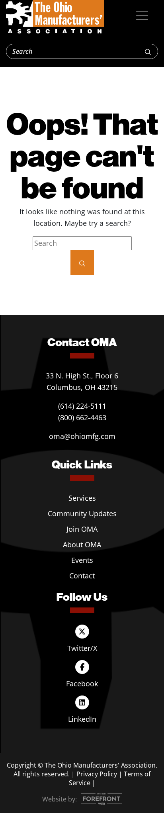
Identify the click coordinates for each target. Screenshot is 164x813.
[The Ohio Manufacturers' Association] (55, 17)
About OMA (82, 544)
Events (82, 560)
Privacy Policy (96, 774)
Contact (82, 575)
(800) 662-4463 (82, 417)
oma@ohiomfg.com (82, 436)
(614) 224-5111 (82, 406)
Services (82, 498)
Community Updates (82, 513)
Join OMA (82, 529)
